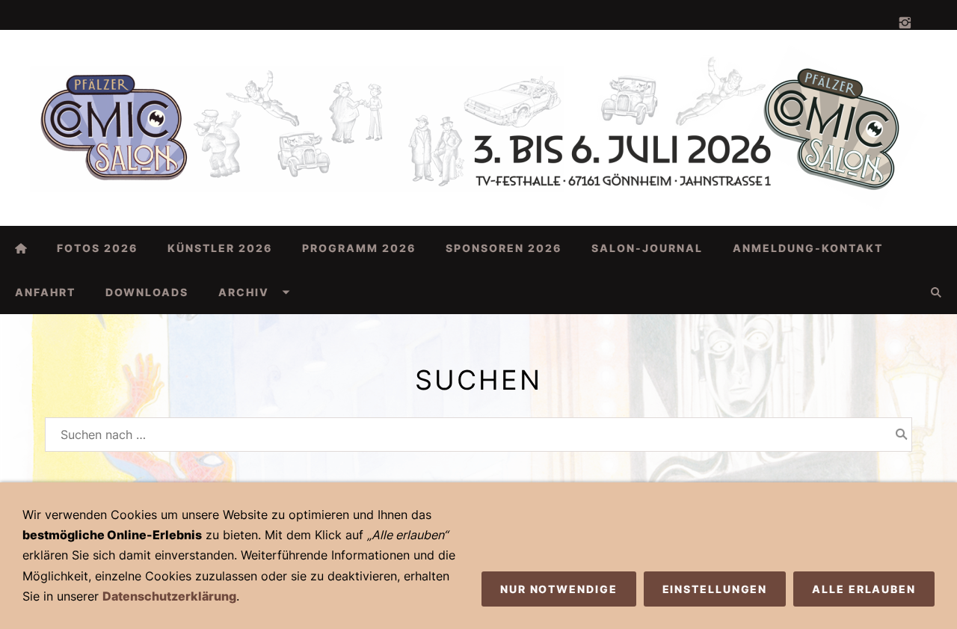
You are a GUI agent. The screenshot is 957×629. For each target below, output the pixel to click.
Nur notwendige (559, 589)
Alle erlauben (864, 589)
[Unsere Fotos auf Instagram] (904, 22)
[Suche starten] (902, 435)
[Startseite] (21, 248)
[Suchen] (936, 292)
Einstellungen (715, 589)
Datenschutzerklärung (169, 596)
